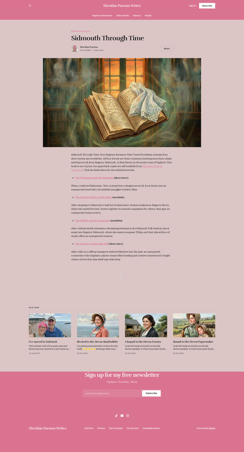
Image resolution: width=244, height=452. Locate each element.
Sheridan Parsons (89, 47)
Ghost (212, 428)
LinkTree (88, 428)
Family (148, 15)
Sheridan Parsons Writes (122, 5)
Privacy (101, 428)
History (137, 15)
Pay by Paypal (116, 428)
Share (167, 48)
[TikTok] (116, 415)
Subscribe (207, 5)
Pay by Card (132, 428)
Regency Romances (102, 15)
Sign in (192, 5)
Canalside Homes (151, 428)
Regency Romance (80, 31)
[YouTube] (122, 415)
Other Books (122, 15)
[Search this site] (30, 5)
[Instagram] (127, 415)
